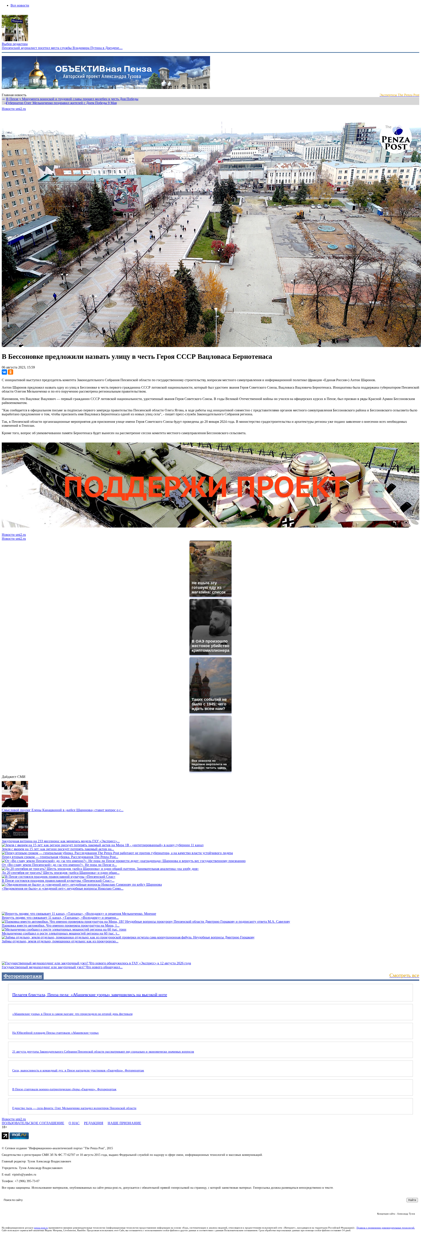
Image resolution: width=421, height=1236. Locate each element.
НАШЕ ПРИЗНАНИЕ (124, 1123)
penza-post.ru (41, 1227)
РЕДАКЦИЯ (93, 1123)
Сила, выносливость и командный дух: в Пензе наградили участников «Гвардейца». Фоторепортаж (78, 1070)
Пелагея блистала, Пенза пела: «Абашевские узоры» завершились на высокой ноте (89, 994)
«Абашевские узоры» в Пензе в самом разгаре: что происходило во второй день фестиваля (72, 1014)
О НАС (74, 1123)
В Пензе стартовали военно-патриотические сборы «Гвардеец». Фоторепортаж (64, 1089)
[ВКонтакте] (4, 372)
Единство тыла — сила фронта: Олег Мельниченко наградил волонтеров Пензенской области (74, 1108)
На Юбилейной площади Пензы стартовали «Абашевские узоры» (55, 1032)
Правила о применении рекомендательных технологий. (386, 1227)
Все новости (20, 5)
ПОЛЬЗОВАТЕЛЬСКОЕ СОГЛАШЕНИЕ (33, 1123)
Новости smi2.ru (14, 109)
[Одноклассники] (10, 372)
